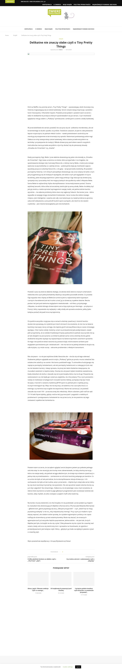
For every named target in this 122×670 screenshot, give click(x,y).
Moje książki (67, 4)
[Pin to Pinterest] (69, 552)
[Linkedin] (62, 22)
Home (7, 35)
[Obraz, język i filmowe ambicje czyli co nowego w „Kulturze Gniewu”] (38, 579)
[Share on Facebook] (66, 552)
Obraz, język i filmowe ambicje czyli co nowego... (38, 589)
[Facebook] (57, 22)
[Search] (98, 29)
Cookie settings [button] (68, 667)
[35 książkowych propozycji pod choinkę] (61, 579)
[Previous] (16, 1)
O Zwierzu (57, 4)
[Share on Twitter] (67, 552)
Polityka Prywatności (82, 4)
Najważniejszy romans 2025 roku (104, 4)
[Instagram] (59, 22)
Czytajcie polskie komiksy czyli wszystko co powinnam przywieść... (84, 590)
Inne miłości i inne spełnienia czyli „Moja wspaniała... (38, 1)
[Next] (19, 1)
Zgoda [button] (78, 667)
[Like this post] (63, 552)
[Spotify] (65, 22)
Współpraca (47, 4)
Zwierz (61, 50)
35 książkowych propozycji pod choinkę (61, 589)
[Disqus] (61, 623)
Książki (15, 35)
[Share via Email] (71, 552)
